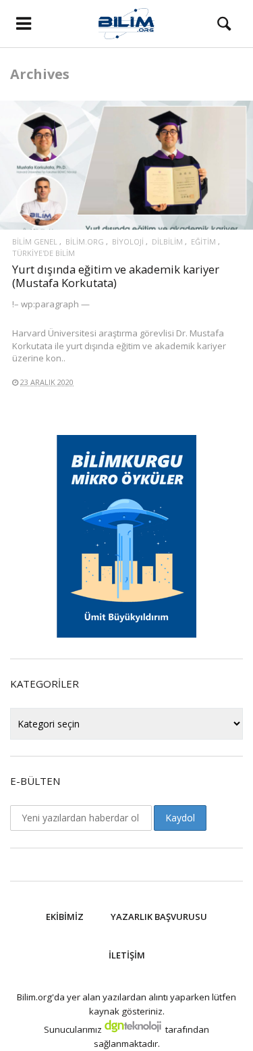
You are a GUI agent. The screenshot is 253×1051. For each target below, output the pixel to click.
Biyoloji (128, 241)
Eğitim (203, 241)
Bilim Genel (34, 241)
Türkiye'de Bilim (43, 253)
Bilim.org (84, 241)
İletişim (127, 955)
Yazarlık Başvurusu (159, 917)
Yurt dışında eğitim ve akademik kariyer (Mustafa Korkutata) (115, 275)
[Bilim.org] (126, 23)
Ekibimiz (65, 917)
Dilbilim (167, 241)
